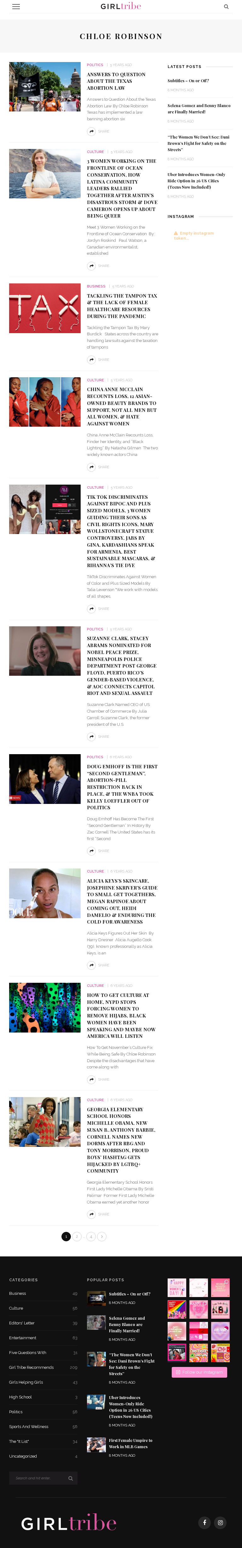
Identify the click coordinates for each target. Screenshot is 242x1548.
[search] (226, 6)
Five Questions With (43, 1352)
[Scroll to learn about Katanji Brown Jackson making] (220, 1309)
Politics (95, 65)
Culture (95, 152)
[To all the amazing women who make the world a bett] (177, 1287)
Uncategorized (43, 1456)
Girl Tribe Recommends (43, 1367)
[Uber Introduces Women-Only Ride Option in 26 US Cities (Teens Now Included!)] (96, 1402)
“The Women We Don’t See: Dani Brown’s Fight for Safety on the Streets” (198, 143)
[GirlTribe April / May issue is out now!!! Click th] (220, 1353)
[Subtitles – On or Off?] (96, 1298)
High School (43, 1397)
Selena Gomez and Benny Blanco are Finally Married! (127, 1324)
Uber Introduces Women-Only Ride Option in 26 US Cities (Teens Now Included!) (196, 181)
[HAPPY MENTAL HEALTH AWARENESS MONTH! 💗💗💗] (198, 1309)
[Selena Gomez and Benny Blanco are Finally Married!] (96, 1322)
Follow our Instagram (202, 1372)
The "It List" (43, 1441)
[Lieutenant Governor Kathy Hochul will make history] (177, 1353)
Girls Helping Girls (43, 1382)
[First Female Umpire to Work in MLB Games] (96, 1445)
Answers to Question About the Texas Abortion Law (116, 81)
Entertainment (43, 1337)
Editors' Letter (43, 1323)
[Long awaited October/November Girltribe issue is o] (198, 1287)
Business (96, 286)
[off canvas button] (16, 6)
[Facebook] (204, 1523)
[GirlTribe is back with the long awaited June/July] (198, 1353)
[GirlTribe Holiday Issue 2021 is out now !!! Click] (220, 1331)
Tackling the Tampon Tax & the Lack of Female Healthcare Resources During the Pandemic (122, 306)
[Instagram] (220, 1523)
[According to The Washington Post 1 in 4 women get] (220, 1287)
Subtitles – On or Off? (188, 80)
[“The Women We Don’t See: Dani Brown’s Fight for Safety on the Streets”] (96, 1359)
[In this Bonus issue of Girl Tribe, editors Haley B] (198, 1331)
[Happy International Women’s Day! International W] (177, 1331)
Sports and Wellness (43, 1426)
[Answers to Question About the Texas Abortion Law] (45, 86)
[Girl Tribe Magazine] (69, 1523)
